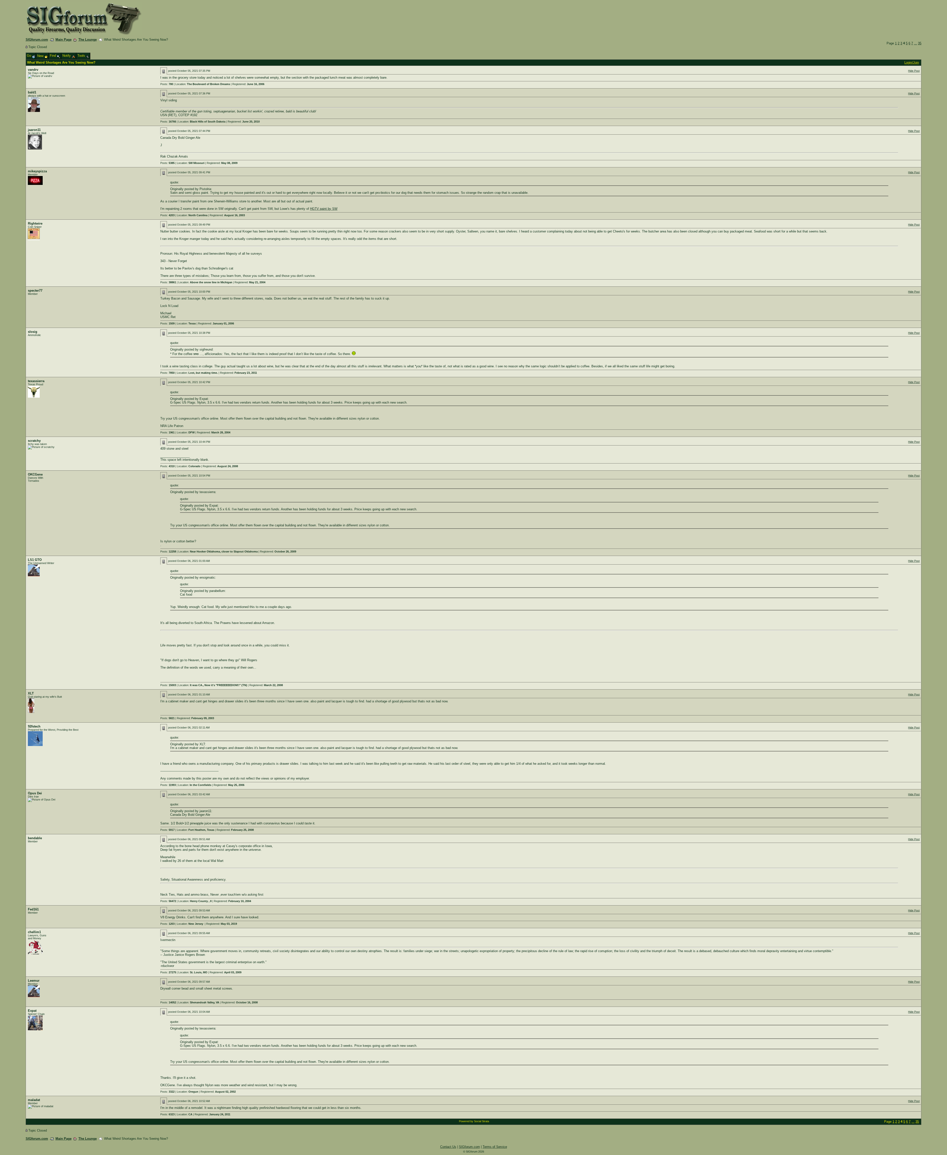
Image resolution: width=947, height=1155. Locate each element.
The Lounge (87, 39)
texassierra (36, 381)
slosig (32, 332)
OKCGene (35, 474)
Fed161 (33, 909)
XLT (31, 693)
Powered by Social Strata (474, 1121)
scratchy (34, 441)
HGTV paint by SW (323, 209)
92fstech (34, 726)
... (915, 43)
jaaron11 (34, 130)
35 (919, 43)
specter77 (35, 290)
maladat (34, 1100)
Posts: (166, 84)
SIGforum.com (37, 39)
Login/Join (911, 62)
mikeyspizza (37, 171)
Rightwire (35, 223)
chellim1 (34, 932)
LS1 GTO (35, 560)
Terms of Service (495, 1147)
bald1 (32, 92)
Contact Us (448, 1147)
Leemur (33, 980)
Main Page (63, 39)
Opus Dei (35, 793)
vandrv (33, 69)
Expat (32, 1011)
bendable (35, 838)
